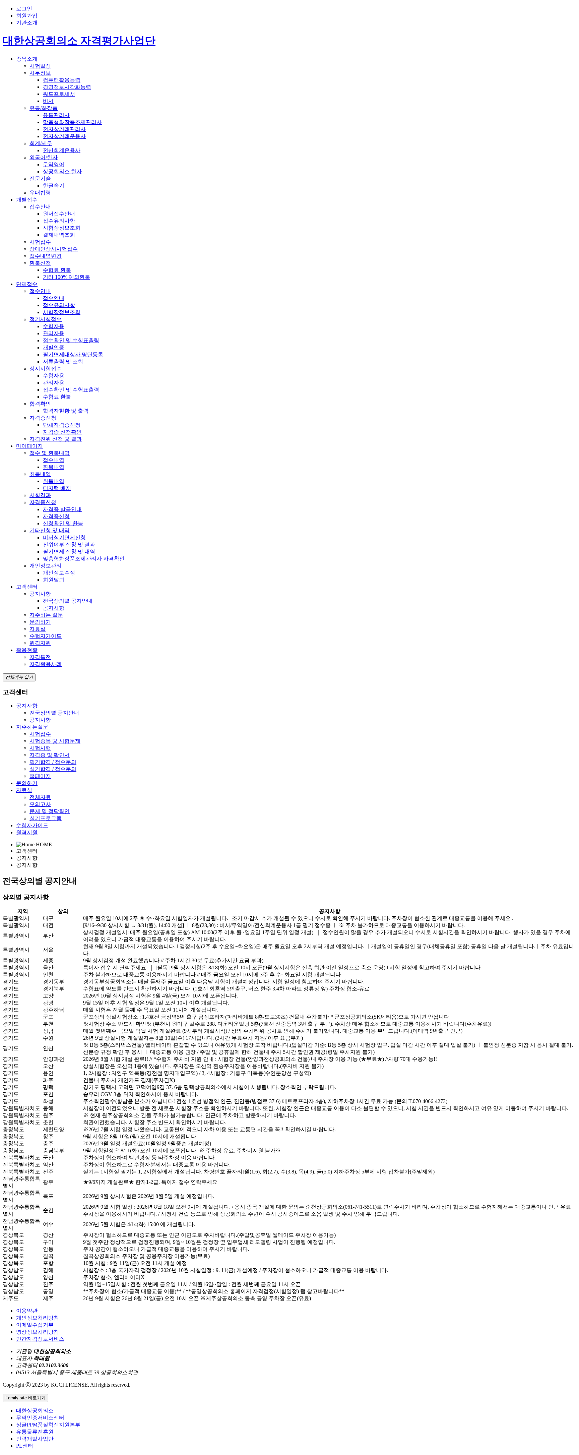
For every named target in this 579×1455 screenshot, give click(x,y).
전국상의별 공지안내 (67, 601)
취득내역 (40, 474)
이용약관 (27, 1311)
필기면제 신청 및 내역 (69, 551)
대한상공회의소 (35, 1410)
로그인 (24, 8)
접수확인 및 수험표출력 (71, 340)
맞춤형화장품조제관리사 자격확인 (84, 558)
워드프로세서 (59, 94)
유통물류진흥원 (35, 1432)
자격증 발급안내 (62, 509)
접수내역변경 (45, 256)
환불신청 (40, 263)
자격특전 (40, 657)
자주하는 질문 (46, 615)
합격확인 (40, 404)
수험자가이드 (45, 636)
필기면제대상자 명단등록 (73, 354)
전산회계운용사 (61, 150)
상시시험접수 (45, 368)
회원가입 (27, 15)
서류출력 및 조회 (63, 361)
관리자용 (53, 333)
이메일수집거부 (35, 1325)
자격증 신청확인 (62, 432)
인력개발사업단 (35, 1439)
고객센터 (27, 587)
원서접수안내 (59, 214)
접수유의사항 (59, 221)
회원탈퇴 (53, 580)
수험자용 (53, 326)
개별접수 (27, 199)
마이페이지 (29, 446)
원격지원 (40, 643)
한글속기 (53, 185)
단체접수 (27, 284)
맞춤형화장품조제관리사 (72, 122)
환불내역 (53, 467)
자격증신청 (42, 418)
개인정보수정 (59, 572)
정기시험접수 (45, 319)
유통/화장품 (43, 108)
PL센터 (24, 1446)
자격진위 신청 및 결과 (55, 439)
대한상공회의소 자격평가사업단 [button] (79, 41)
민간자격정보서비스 (40, 1339)
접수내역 (53, 460)
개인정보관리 (45, 565)
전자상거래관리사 (64, 129)
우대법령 (40, 192)
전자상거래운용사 (64, 136)
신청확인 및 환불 (63, 523)
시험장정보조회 (61, 228)
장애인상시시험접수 (53, 249)
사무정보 (40, 73)
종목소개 (27, 59)
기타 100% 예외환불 (66, 277)
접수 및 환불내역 (49, 453)
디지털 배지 (57, 488)
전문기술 (40, 178)
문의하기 (40, 622)
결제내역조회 (59, 235)
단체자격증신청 (61, 425)
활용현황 (27, 650)
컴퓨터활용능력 (61, 80)
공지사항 (40, 594)
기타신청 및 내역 (49, 530)
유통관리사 (56, 115)
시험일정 (40, 66)
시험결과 (40, 495)
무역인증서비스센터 (40, 1417)
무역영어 (53, 164)
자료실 (37, 629)
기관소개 (27, 22)
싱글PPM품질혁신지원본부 (48, 1425)
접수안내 (40, 206)
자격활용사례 (45, 664)
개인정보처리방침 (37, 1318)
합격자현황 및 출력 (65, 411)
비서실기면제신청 (64, 537)
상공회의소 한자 (62, 171)
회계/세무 (40, 143)
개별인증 (53, 347)
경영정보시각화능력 (67, 87)
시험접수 (40, 242)
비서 (48, 101)
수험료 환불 (57, 270)
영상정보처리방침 (37, 1332)
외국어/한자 (43, 157)
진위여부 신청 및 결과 (69, 544)
